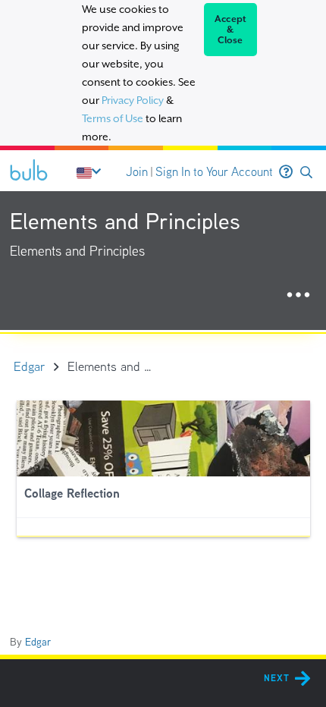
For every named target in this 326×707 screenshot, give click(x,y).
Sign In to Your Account (214, 172)
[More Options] (298, 295)
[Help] (286, 172)
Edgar (38, 641)
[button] (306, 172)
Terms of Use (112, 118)
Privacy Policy (133, 100)
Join (137, 172)
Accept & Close (231, 30)
